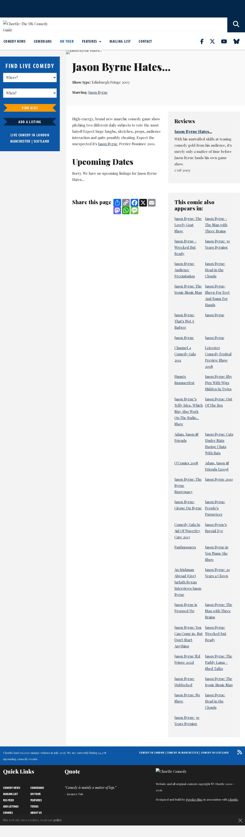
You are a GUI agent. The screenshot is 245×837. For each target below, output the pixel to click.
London (42, 135)
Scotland (42, 141)
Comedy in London (151, 752)
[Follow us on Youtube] (227, 41)
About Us (36, 812)
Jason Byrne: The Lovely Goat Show (188, 224)
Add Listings (11, 806)
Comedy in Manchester (182, 752)
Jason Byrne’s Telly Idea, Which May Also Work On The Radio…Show (188, 411)
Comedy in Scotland (215, 752)
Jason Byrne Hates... (193, 131)
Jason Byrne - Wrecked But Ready (185, 247)
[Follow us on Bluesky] (239, 41)
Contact (145, 41)
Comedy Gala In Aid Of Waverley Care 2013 (187, 530)
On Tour (67, 41)
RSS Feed (8, 800)
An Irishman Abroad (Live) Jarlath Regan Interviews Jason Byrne (187, 582)
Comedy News (15, 41)
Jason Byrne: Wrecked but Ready (215, 633)
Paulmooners (185, 547)
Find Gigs (30, 107)
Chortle (233, 799)
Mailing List (120, 41)
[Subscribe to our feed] (238, 752)
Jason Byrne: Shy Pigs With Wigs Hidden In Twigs (218, 382)
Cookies (8, 812)
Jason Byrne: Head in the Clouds (215, 269)
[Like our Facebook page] (204, 41)
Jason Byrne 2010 (219, 479)
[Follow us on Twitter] (215, 41)
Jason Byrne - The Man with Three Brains (216, 224)
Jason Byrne (98, 92)
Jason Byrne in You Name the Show (216, 553)
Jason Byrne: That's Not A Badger (184, 321)
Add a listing (29, 121)
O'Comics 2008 (186, 463)
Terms (34, 806)
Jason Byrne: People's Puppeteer (215, 508)
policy (57, 820)
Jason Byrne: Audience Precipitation (184, 269)
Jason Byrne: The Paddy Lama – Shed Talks (218, 662)
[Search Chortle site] (236, 24)
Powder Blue (194, 799)
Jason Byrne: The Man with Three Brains (218, 610)
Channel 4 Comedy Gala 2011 (185, 354)
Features (90, 41)
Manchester (20, 141)
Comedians (43, 41)
